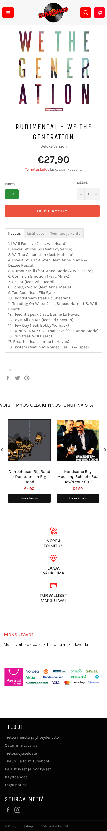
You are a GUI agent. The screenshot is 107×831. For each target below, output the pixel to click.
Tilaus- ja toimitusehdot (27, 761)
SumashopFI (26, 826)
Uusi (11, 194)
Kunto (10, 184)
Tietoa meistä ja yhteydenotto (32, 737)
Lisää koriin (29, 498)
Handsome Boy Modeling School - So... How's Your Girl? (77, 476)
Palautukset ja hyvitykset (28, 769)
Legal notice (16, 785)
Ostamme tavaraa (21, 745)
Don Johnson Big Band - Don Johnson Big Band (29, 476)
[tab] (14, 233)
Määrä (82, 183)
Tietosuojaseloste (21, 753)
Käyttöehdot (16, 777)
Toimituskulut (37, 169)
